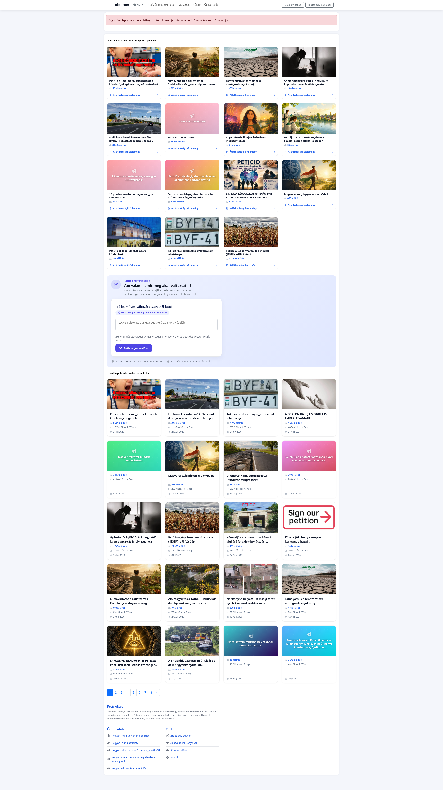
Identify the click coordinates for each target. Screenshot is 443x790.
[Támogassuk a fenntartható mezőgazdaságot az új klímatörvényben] (251, 73)
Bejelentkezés (293, 4)
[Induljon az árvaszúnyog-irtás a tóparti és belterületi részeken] (309, 129)
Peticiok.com (119, 5)
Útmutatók (115, 729)
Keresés (213, 4)
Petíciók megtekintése (161, 4)
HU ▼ (140, 4)
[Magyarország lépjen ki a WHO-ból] (309, 184)
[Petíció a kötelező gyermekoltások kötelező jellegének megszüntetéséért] (134, 73)
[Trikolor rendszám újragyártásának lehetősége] (192, 243)
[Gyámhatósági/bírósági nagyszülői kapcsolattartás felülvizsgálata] (309, 73)
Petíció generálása (136, 348)
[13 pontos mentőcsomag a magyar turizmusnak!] (134, 186)
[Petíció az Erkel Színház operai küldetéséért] (134, 243)
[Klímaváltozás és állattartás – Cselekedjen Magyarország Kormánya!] (192, 73)
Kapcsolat (183, 4)
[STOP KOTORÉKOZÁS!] (192, 127)
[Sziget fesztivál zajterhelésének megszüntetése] (251, 129)
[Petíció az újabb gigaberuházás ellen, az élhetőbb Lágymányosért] (192, 186)
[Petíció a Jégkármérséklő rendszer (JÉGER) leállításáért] (251, 243)
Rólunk (196, 4)
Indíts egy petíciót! (319, 4)
